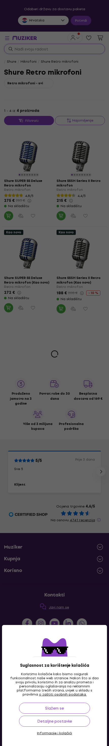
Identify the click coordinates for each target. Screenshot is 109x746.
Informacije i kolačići (54, 733)
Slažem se (54, 708)
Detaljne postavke (54, 721)
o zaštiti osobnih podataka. (63, 694)
